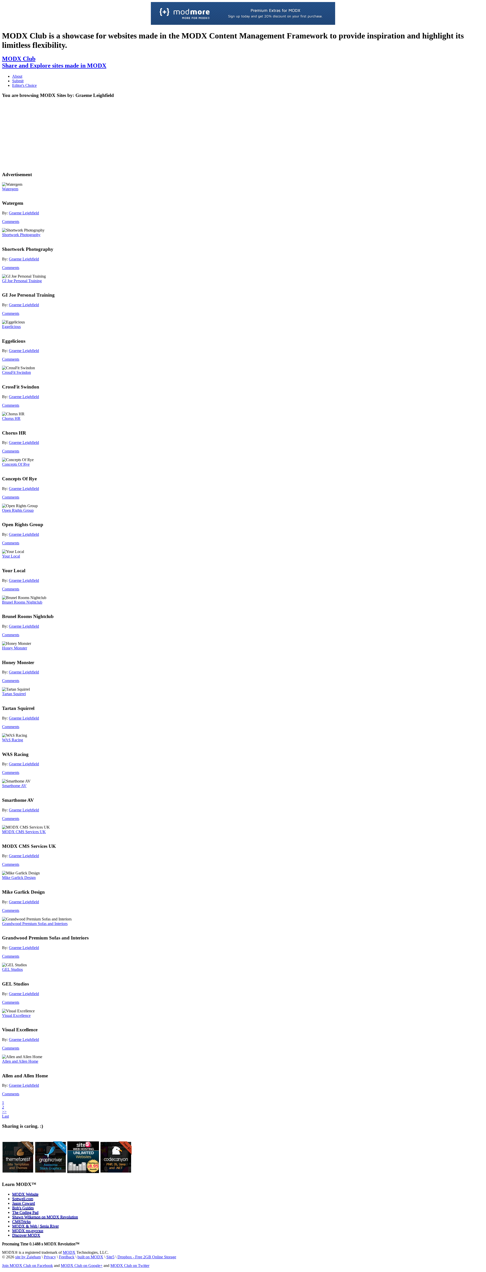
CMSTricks (21, 1221)
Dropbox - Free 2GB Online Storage (146, 1257)
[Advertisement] (43, 134)
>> (4, 1112)
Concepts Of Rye (16, 464)
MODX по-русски (27, 1230)
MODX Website (25, 1194)
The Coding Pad (25, 1212)
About (17, 76)
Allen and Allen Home (20, 1061)
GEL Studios (12, 969)
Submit (18, 81)
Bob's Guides (23, 1208)
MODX (69, 1252)
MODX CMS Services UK (24, 832)
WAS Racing (12, 740)
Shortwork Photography (21, 235)
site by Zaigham (28, 1257)
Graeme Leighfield (24, 213)
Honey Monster (14, 648)
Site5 (110, 1257)
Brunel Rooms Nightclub (22, 602)
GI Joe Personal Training (22, 281)
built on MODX (90, 1257)
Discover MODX (26, 1235)
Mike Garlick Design (19, 877)
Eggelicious (11, 326)
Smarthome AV (14, 786)
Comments (10, 221)
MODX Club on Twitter (129, 1265)
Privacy (50, 1257)
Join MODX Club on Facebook (27, 1265)
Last (5, 1116)
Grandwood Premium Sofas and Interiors (35, 923)
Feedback (66, 1257)
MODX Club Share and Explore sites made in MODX (54, 62)
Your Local (11, 556)
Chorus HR (11, 418)
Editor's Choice (24, 85)
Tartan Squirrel (14, 694)
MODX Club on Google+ (82, 1265)
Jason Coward (23, 1203)
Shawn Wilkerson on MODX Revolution (45, 1217)
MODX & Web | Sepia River (35, 1226)
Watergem (10, 189)
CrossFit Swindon (16, 372)
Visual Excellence (16, 1015)
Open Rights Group (18, 510)
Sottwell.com (22, 1199)
